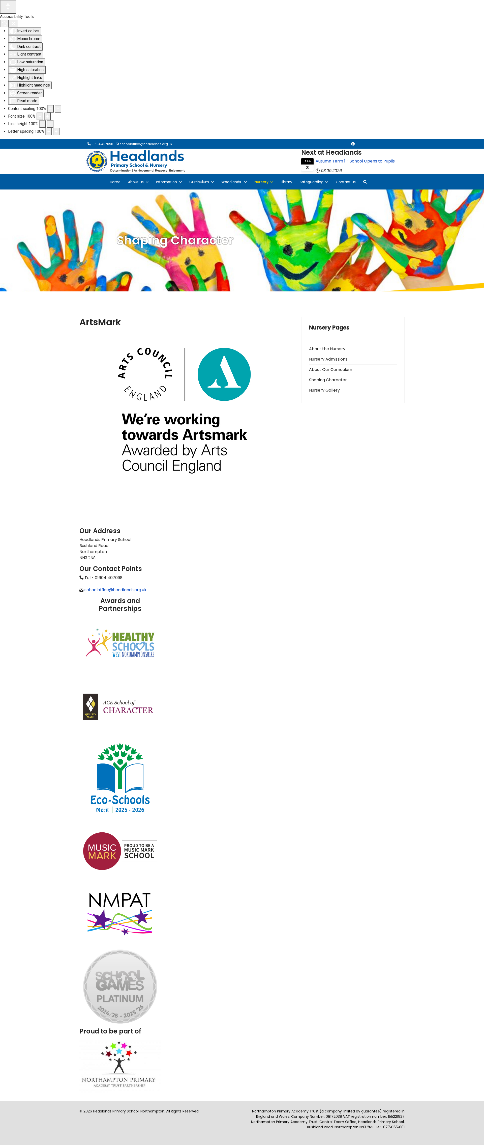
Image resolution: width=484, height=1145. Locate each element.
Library (286, 181)
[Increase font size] (47, 116)
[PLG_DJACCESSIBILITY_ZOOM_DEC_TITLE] (50, 109)
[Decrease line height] (42, 124)
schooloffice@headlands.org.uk (146, 144)
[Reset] (4, 23)
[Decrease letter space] (48, 131)
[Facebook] (353, 143)
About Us (136, 181)
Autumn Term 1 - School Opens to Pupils (355, 161)
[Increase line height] (50, 124)
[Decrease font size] (40, 116)
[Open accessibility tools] (8, 7)
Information (166, 181)
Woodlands (231, 181)
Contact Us (346, 181)
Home (115, 181)
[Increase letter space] (56, 131)
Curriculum (199, 181)
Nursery (261, 181)
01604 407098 (102, 144)
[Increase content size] (58, 109)
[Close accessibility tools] (13, 23)
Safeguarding (311, 181)
